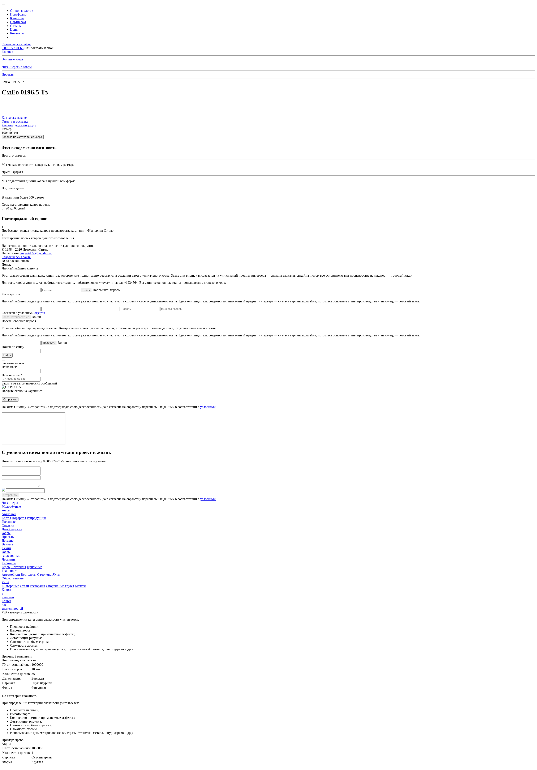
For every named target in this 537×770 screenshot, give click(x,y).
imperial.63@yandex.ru (36, 253)
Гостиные (9, 521)
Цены (14, 29)
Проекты (8, 74)
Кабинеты (9, 563)
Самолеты (44, 574)
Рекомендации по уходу (19, 125)
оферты (39, 313)
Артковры (9, 514)
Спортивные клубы (60, 586)
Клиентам (17, 18)
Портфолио (18, 14)
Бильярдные (10, 586)
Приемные (34, 567)
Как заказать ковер (15, 117)
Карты (6, 518)
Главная (7, 52)
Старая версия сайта (16, 44)
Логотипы (18, 567)
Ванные (7, 544)
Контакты (17, 33)
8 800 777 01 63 (12, 48)
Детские (7, 540)
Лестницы (9, 559)
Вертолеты (28, 574)
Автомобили (11, 574)
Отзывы (16, 25)
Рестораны (37, 586)
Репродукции (36, 518)
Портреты (19, 518)
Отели (24, 586)
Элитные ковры (13, 59)
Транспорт (9, 571)
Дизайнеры (10, 503)
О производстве (21, 10)
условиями (208, 407)
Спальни (8, 525)
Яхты (56, 574)
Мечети (80, 586)
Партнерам (18, 22)
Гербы (6, 567)
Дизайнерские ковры (17, 67)
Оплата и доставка (15, 121)
